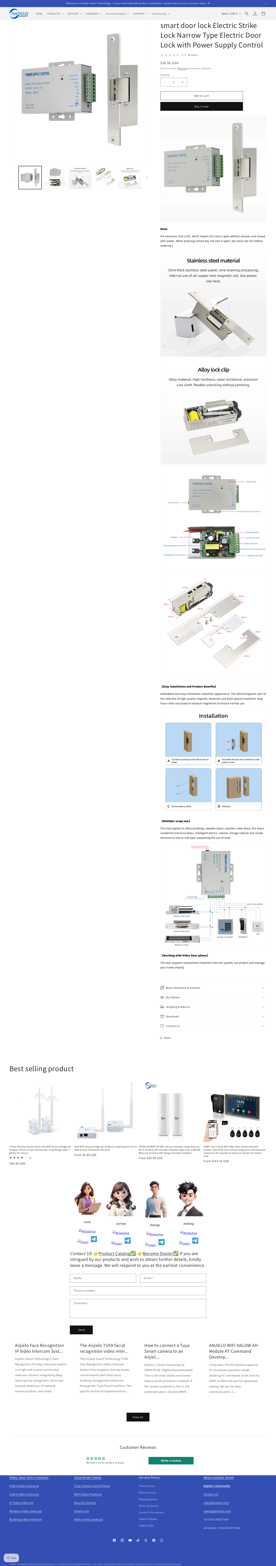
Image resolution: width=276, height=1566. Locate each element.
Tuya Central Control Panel (92, 1486)
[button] (55, 14)
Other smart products (88, 1519)
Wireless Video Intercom (25, 1511)
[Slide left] (13, 178)
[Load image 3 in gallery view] (80, 177)
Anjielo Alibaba (148, 1519)
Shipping (182, 68)
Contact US (211, 1494)
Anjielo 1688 (146, 1525)
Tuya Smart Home (87, 1477)
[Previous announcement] (11, 3)
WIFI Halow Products (88, 1494)
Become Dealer (158, 1253)
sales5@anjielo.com (217, 1511)
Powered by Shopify (171, 1564)
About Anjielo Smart (219, 1477)
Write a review (171, 1461)
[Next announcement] (265, 3)
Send (81, 1330)
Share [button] (167, 1038)
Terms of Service (148, 1506)
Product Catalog (114, 1253)
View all (138, 1417)
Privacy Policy (147, 1486)
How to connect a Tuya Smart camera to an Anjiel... (167, 1351)
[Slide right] (147, 178)
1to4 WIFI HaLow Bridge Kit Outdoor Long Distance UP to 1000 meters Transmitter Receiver (105, 1148)
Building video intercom (25, 1519)
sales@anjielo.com (216, 1503)
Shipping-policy (148, 1499)
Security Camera (85, 1503)
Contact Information (151, 1512)
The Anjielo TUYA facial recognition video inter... (104, 1348)
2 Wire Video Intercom (24, 1494)
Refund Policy (147, 1492)
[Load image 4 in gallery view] (105, 177)
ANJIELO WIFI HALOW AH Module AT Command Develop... (233, 1351)
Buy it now (202, 106)
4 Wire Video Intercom (24, 1486)
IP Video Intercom (21, 1503)
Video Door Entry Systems (28, 1477)
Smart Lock (81, 1511)
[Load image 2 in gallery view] (55, 177)
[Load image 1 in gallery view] (30, 177)
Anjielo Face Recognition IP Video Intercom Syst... (39, 1348)
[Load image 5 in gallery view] (130, 177)
